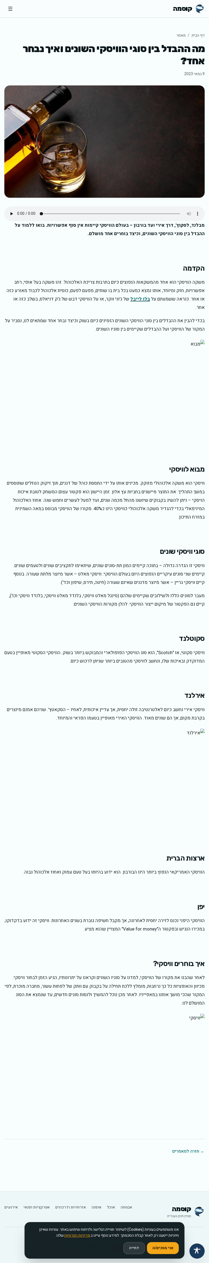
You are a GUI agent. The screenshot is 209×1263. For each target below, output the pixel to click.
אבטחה (126, 1207)
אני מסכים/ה (162, 1248)
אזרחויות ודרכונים (70, 1207)
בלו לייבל (140, 299)
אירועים (11, 1207)
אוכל (111, 1207)
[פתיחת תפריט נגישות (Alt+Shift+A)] (197, 1251)
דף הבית (198, 35)
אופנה (96, 1207)
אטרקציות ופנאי (36, 1207)
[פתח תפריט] (10, 9)
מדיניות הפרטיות (77, 1235)
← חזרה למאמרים (188, 1151)
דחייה (134, 1248)
